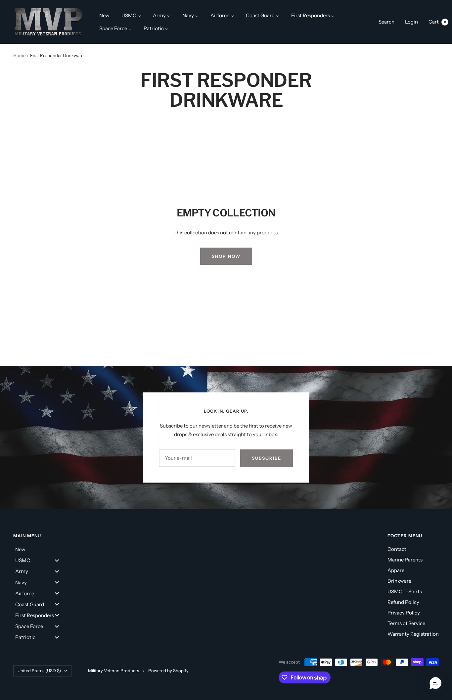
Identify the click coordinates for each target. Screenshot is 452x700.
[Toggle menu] (57, 560)
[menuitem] (104, 15)
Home (19, 55)
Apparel (396, 570)
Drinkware (399, 581)
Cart (437, 22)
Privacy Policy (403, 613)
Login (411, 22)
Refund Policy (403, 602)
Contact (396, 549)
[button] (435, 683)
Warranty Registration (413, 634)
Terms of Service (406, 623)
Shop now (226, 256)
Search (386, 22)
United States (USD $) (39, 670)
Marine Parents (405, 559)
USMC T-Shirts (404, 591)
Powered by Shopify (168, 670)
